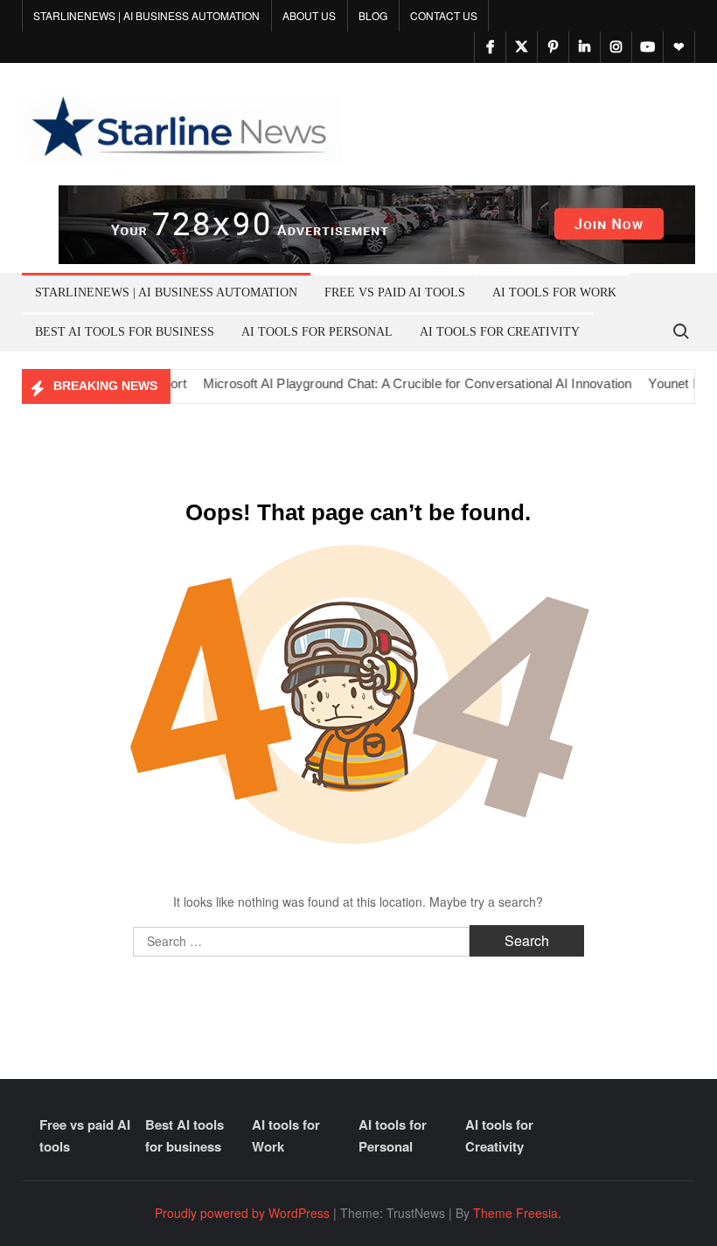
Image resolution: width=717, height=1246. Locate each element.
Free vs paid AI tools (394, 292)
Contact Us (443, 15)
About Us (309, 15)
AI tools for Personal (317, 331)
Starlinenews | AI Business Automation (146, 15)
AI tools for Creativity (500, 331)
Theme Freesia (515, 1213)
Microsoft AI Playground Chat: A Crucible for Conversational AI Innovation (400, 383)
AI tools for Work (554, 292)
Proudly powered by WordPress (242, 1213)
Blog (372, 15)
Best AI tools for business (124, 331)
